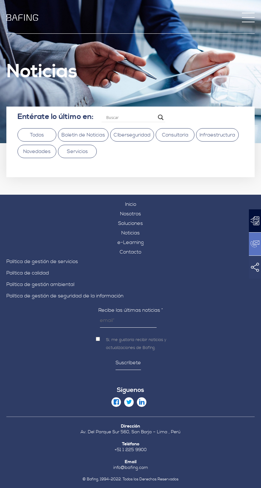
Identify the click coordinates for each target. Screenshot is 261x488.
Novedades (37, 151)
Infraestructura (217, 135)
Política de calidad (27, 273)
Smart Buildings (130, 119)
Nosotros (130, 214)
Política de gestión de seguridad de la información (64, 296)
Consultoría (175, 135)
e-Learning (130, 242)
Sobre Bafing (130, 63)
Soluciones (130, 223)
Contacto (130, 252)
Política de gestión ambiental (40, 284)
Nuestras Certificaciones (130, 72)
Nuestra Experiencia (130, 81)
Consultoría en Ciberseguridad (130, 136)
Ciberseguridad (130, 110)
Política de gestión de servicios (42, 261)
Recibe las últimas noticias (130, 310)
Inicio (130, 204)
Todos (37, 135)
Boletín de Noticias (83, 135)
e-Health (130, 127)
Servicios (77, 151)
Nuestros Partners (130, 90)
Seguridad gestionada (130, 145)
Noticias (130, 233)
